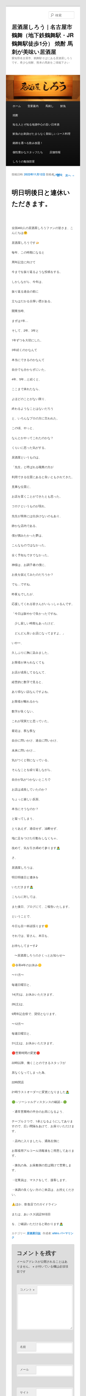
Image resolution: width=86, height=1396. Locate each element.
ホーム (17, 106)
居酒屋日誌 (34, 1233)
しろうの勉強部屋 (24, 161)
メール (24, 1369)
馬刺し (49, 106)
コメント (27, 1289)
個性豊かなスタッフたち (28, 152)
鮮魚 (63, 106)
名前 (23, 1346)
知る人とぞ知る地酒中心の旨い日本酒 (36, 124)
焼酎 (15, 115)
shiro (58, 174)
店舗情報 (55, 152)
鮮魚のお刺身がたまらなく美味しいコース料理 (41, 133)
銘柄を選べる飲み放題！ (28, 143)
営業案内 (33, 106)
